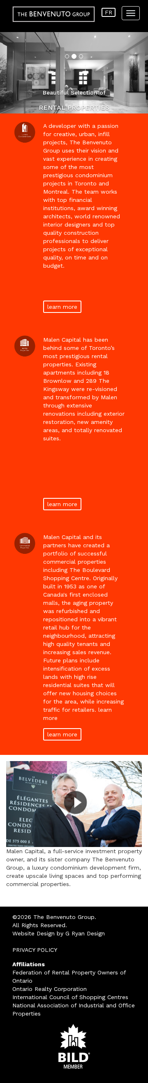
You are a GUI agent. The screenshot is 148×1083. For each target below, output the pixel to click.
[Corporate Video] (74, 804)
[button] (11, 72)
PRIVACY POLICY (34, 949)
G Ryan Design (85, 933)
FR (108, 12)
